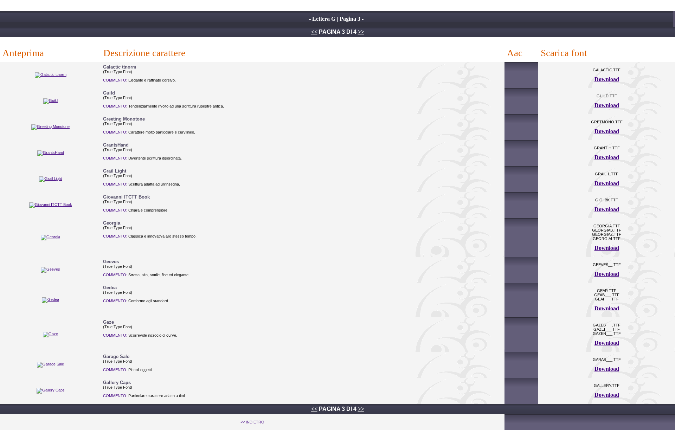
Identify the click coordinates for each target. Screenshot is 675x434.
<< (314, 32)
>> (361, 32)
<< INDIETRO (252, 422)
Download (606, 79)
